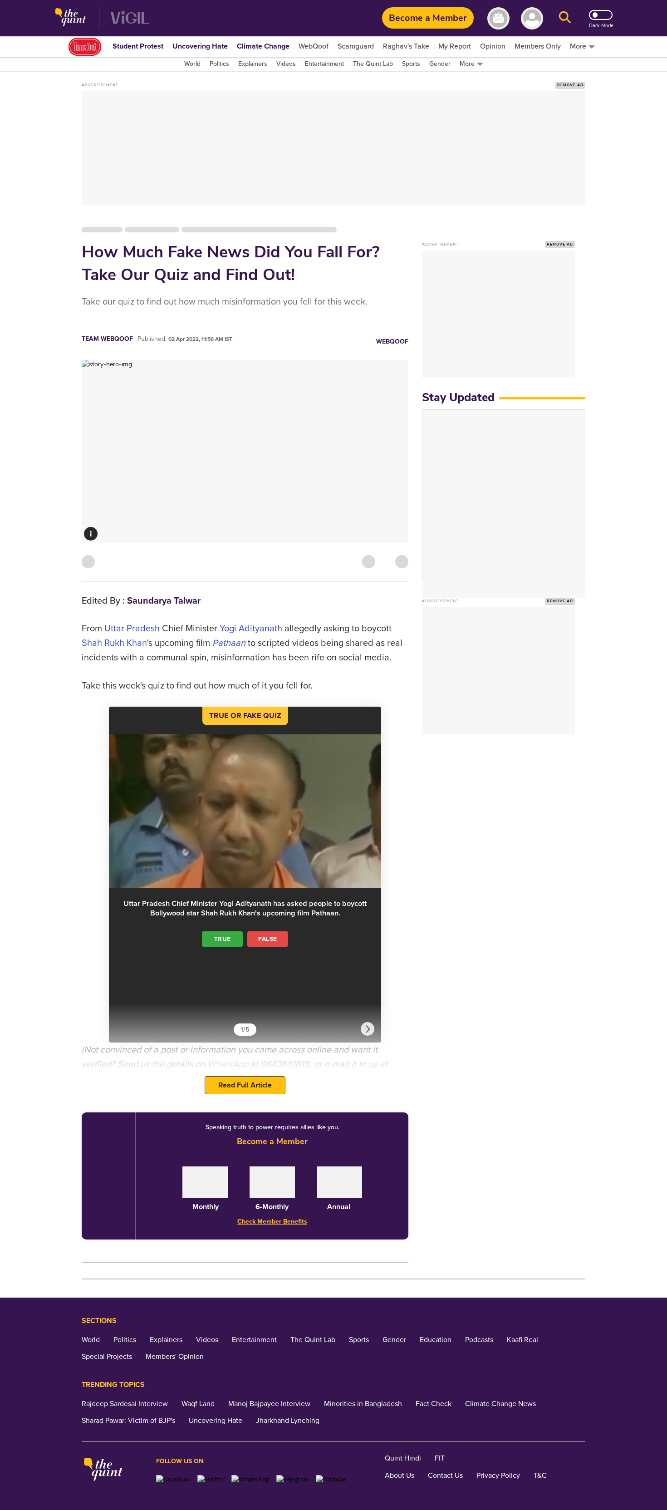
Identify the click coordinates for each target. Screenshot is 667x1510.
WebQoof (392, 341)
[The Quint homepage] (71, 18)
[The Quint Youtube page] (331, 1479)
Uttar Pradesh (132, 628)
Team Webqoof (107, 339)
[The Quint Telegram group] (292, 1479)
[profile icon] (532, 18)
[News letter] (498, 18)
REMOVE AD (570, 85)
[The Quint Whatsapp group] (250, 1479)
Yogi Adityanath (251, 628)
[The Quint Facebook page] (173, 1479)
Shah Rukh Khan (114, 643)
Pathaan (228, 643)
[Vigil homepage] (130, 18)
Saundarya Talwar (164, 600)
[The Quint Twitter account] (211, 1479)
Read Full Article (245, 1085)
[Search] (565, 18)
